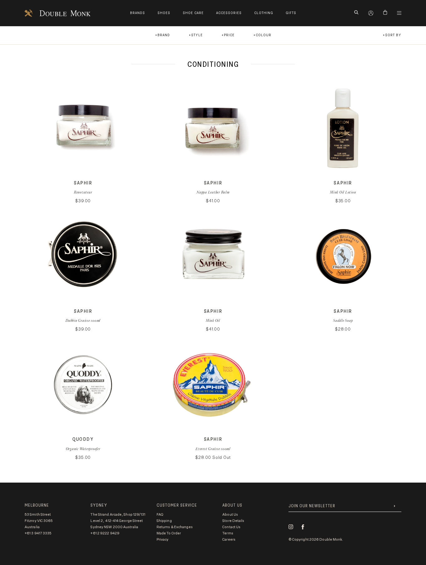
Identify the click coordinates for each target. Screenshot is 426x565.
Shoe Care (193, 13)
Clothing (263, 13)
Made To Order (169, 533)
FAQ (160, 514)
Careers (228, 539)
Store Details (233, 521)
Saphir (83, 183)
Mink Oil (213, 320)
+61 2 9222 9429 (104, 533)
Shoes (163, 13)
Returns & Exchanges (175, 527)
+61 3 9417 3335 (38, 533)
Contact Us (231, 527)
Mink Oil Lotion (343, 192)
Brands (137, 13)
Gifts (291, 13)
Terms (227, 533)
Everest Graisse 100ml (213, 448)
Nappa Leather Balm (213, 192)
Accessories (229, 13)
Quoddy (83, 439)
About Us (230, 514)
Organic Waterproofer (83, 448)
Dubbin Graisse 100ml (82, 320)
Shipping (164, 521)
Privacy (163, 539)
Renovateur (83, 192)
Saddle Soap (343, 320)
